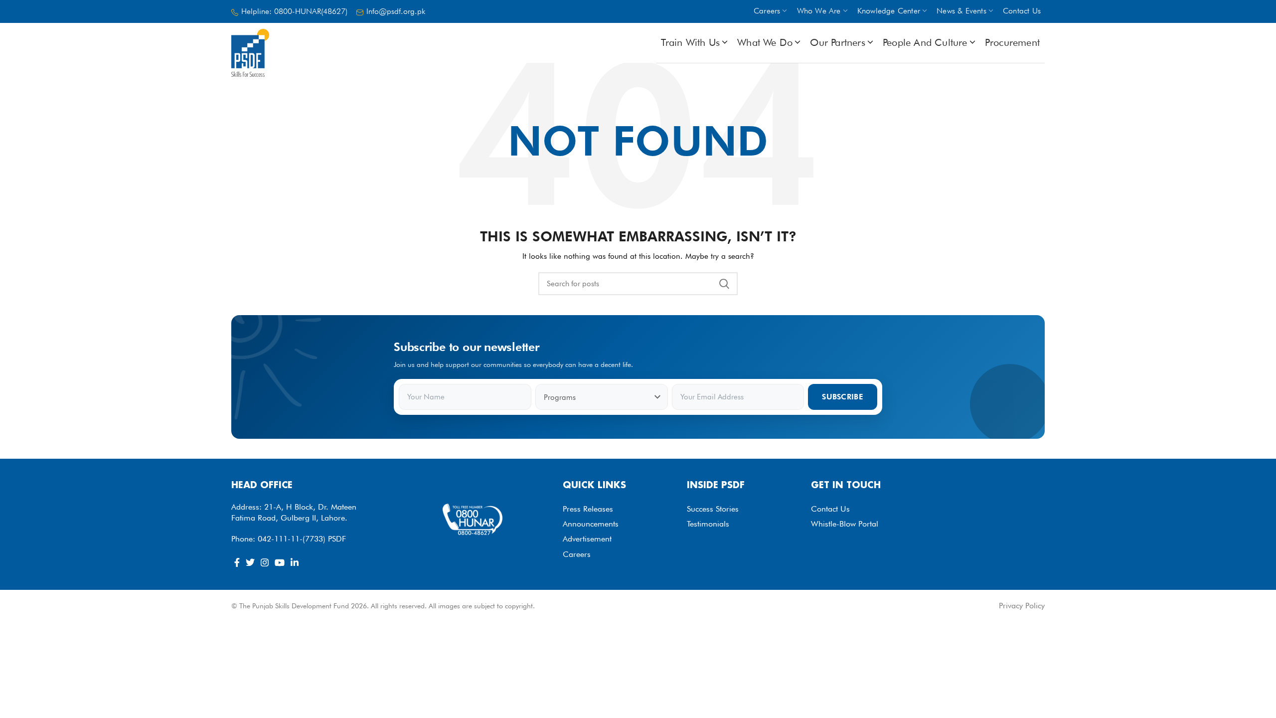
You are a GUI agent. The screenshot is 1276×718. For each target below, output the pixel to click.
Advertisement (587, 538)
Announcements (591, 524)
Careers (577, 554)
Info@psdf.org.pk (395, 11)
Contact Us (830, 509)
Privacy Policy (1022, 605)
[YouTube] (280, 562)
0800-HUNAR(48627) (310, 11)
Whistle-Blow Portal (844, 524)
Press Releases (588, 509)
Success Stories (713, 509)
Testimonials (708, 524)
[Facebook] (237, 562)
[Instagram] (265, 562)
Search (724, 283)
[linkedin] (295, 562)
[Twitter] (250, 562)
